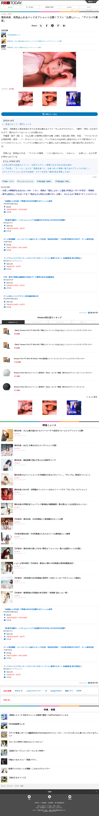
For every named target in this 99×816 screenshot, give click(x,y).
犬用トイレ (83, 322)
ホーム (10, 7)
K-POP (79, 691)
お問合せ (37, 802)
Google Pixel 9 (55, 691)
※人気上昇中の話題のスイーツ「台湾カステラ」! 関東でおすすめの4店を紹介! (37, 164)
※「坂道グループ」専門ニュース (17, 124)
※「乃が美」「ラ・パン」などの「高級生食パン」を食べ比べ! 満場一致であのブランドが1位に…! (46, 168)
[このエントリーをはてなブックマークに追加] (64, 25)
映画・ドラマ (9, 181)
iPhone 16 (18, 691)
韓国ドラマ (69, 691)
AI (46, 691)
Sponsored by (83, 313)
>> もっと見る (91, 397)
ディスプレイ (60, 322)
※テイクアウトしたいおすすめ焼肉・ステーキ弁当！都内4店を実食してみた (36, 171)
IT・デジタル (29, 7)
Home (29, 799)
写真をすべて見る (51, 114)
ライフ (89, 7)
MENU (90, 1)
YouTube (69, 799)
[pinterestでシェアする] (58, 25)
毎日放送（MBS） (45, 181)
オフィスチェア (36, 322)
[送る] (52, 25)
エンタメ (69, 7)
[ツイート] (41, 25)
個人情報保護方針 (59, 802)
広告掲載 (43, 802)
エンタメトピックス (26, 181)
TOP (49, 792)
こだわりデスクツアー (34, 691)
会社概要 (50, 802)
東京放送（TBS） (63, 181)
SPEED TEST (49, 7)
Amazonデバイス (13, 322)
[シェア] (46, 25)
